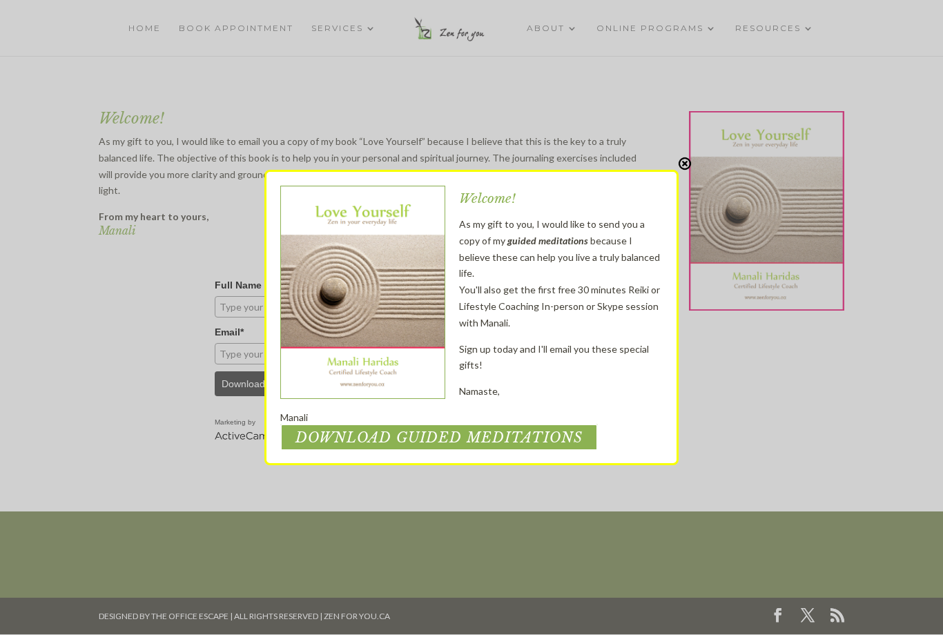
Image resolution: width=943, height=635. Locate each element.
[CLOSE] (685, 163)
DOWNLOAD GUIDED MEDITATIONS (439, 437)
